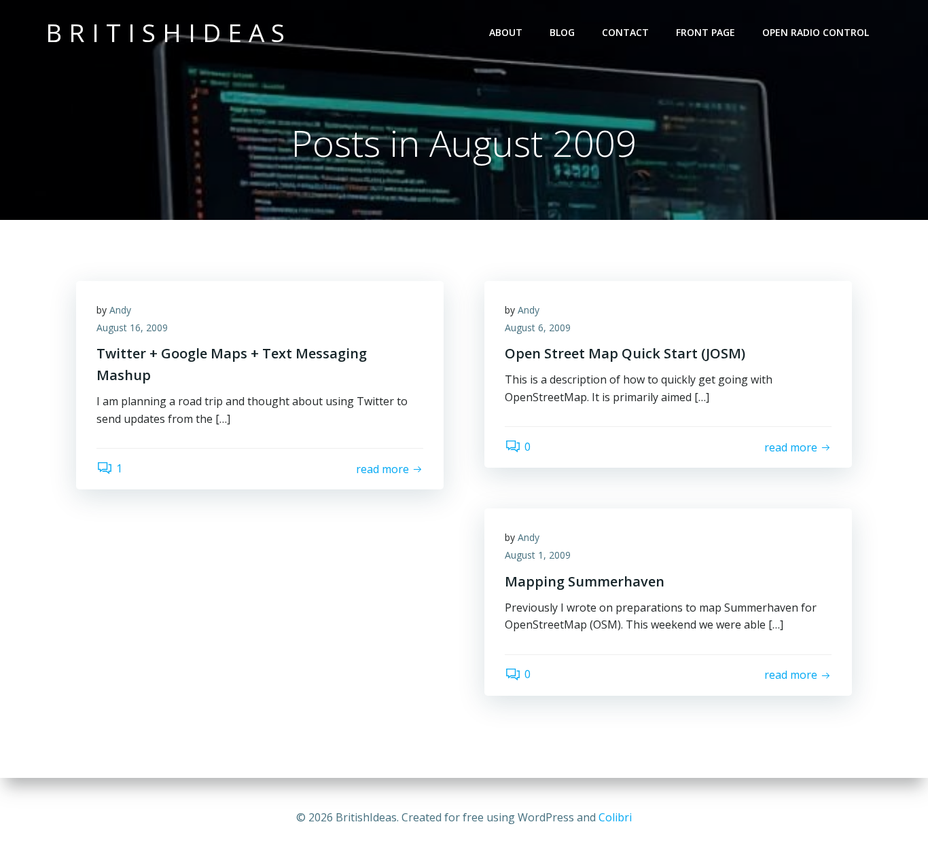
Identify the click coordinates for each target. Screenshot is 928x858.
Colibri (615, 817)
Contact (625, 32)
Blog (562, 32)
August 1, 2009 (538, 554)
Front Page (705, 32)
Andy (120, 309)
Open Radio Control (815, 32)
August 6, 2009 (538, 327)
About (505, 32)
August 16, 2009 (132, 327)
